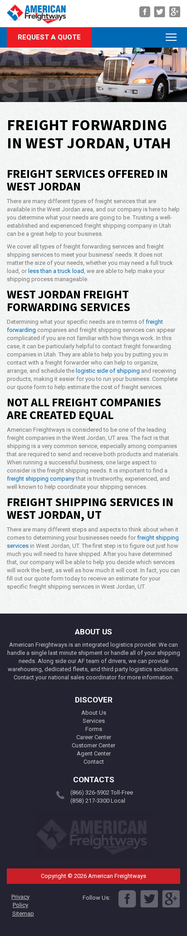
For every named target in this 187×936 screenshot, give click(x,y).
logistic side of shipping (108, 370)
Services (94, 720)
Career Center (93, 737)
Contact (94, 761)
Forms (93, 729)
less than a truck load (56, 271)
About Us (93, 712)
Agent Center (94, 753)
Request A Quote (49, 37)
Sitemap (23, 913)
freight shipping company (40, 478)
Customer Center (93, 745)
